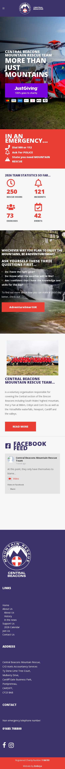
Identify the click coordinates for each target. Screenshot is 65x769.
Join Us (6, 630)
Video (16, 478)
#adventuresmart (40, 254)
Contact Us (8, 634)
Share (12, 489)
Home (5, 605)
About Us (7, 608)
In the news (10, 619)
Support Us (8, 623)
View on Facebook (16, 484)
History (8, 616)
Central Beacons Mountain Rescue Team (36, 459)
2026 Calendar (12, 627)
